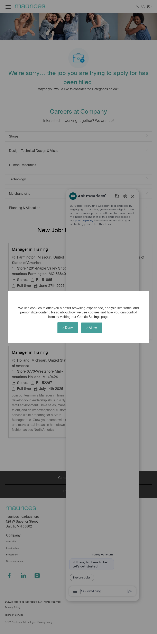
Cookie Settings (88, 316)
